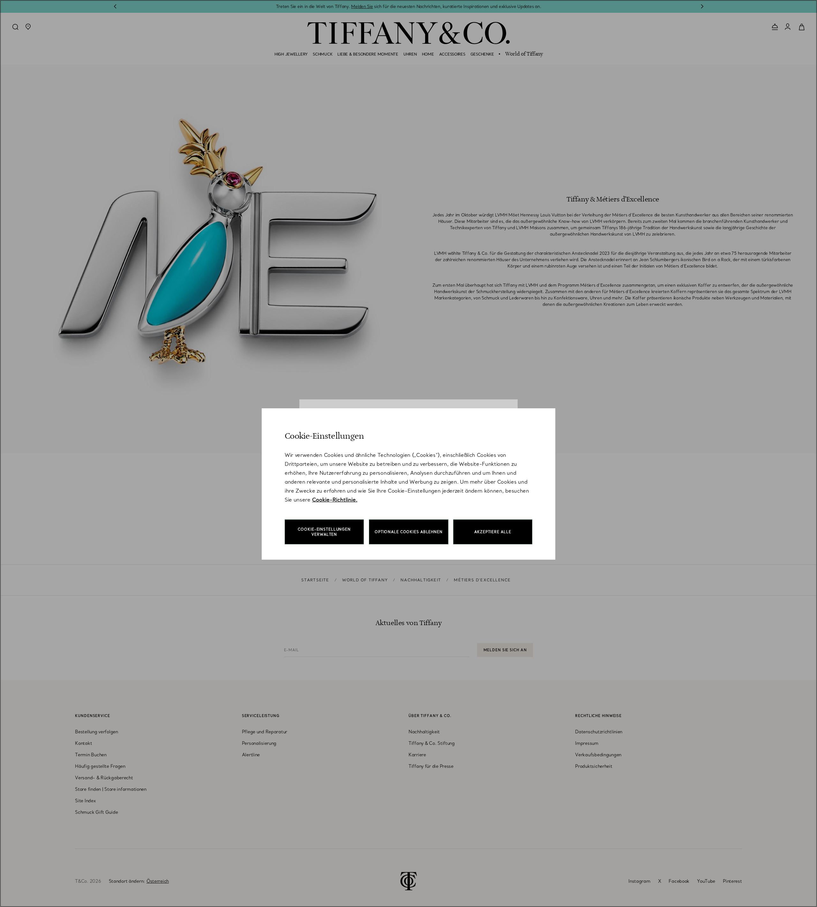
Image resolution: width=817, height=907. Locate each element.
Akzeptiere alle (492, 532)
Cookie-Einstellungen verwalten (324, 532)
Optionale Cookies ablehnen (409, 532)
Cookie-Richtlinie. (334, 499)
